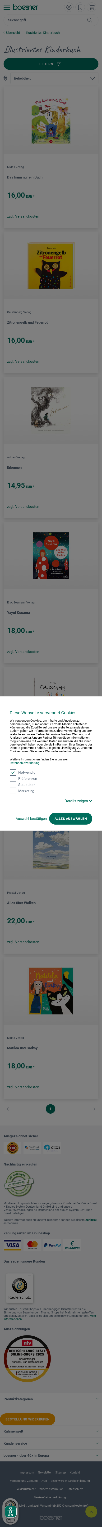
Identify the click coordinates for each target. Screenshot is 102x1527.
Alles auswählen (71, 819)
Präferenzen (27, 779)
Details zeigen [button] (77, 801)
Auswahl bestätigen (31, 819)
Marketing (26, 791)
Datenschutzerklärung (24, 763)
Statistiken (26, 785)
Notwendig (26, 772)
